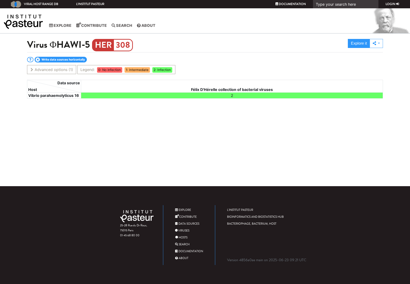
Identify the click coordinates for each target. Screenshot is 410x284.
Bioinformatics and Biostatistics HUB (255, 217)
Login (391, 4)
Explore (62, 25)
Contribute (93, 25)
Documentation (292, 4)
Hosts (182, 238)
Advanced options (53, 69)
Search (123, 25)
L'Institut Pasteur (90, 4)
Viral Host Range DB (41, 4)
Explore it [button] (359, 43)
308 (123, 45)
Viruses (183, 231)
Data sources (188, 224)
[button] (376, 43)
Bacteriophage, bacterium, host (251, 224)
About (148, 25)
